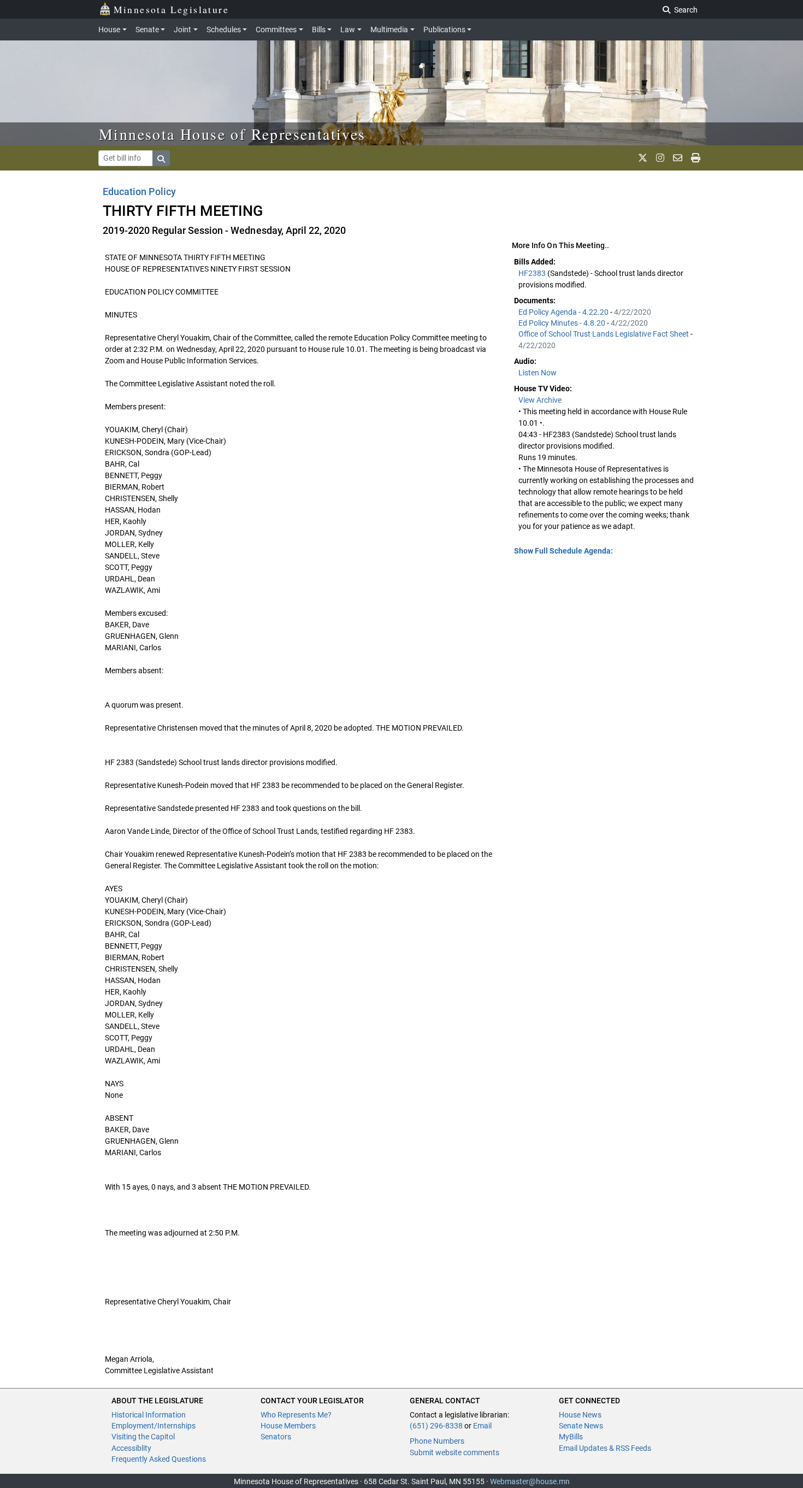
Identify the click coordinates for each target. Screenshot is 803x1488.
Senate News (581, 1425)
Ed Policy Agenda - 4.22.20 (564, 312)
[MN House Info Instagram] (660, 158)
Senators (276, 1436)
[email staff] (678, 158)
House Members (288, 1425)
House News (580, 1414)
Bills (319, 29)
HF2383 (532, 273)
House (109, 29)
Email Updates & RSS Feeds (605, 1448)
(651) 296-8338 (436, 1425)
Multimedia (389, 29)
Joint (182, 29)
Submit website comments (454, 1452)
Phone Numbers (437, 1441)
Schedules (223, 29)
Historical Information (148, 1414)
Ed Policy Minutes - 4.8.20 (562, 323)
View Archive (540, 400)
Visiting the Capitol (143, 1436)
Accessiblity (131, 1448)
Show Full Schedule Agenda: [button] (563, 550)
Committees (276, 29)
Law (347, 29)
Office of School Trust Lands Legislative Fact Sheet (604, 334)
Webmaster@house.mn (530, 1481)
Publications (444, 29)
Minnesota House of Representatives (232, 133)
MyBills (571, 1436)
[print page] (696, 158)
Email (482, 1425)
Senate (147, 29)
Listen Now (537, 372)
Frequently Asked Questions (158, 1459)
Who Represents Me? (296, 1414)
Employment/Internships (153, 1425)
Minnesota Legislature (171, 9)
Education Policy (139, 191)
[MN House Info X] (643, 158)
